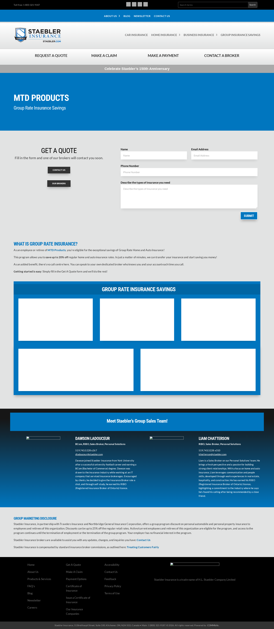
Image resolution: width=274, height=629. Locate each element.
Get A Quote (73, 564)
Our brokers (59, 183)
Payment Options (76, 579)
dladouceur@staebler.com (89, 454)
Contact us (59, 170)
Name (124, 149)
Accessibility (111, 564)
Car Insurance (136, 35)
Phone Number (130, 166)
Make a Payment (163, 55)
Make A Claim (74, 572)
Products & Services (39, 579)
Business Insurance (199, 35)
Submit (249, 216)
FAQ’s (31, 586)
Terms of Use (112, 593)
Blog (127, 16)
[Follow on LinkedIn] (145, 4)
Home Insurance (164, 35)
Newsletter (142, 16)
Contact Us (162, 16)
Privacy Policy (112, 586)
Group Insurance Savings (240, 35)
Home (31, 564)
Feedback (110, 579)
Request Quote (3, 607)
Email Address (199, 149)
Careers (32, 607)
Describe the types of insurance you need (145, 182)
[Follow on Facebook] (128, 4)
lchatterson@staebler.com (213, 454)
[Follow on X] (140, 4)
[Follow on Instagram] (134, 4)
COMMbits (213, 625)
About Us (110, 16)
